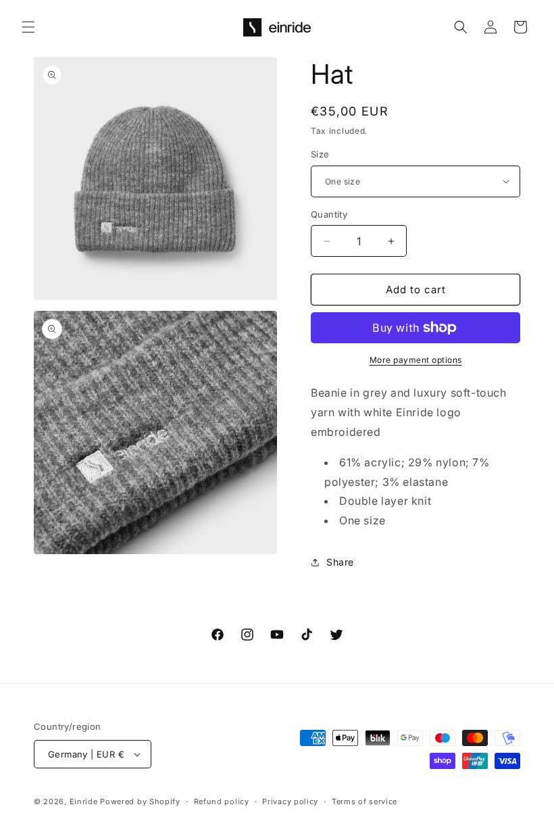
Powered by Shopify (140, 801)
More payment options (416, 360)
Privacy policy (290, 801)
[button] (28, 27)
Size (320, 154)
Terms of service (364, 801)
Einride (84, 801)
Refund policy (221, 801)
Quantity (329, 214)
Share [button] (340, 562)
